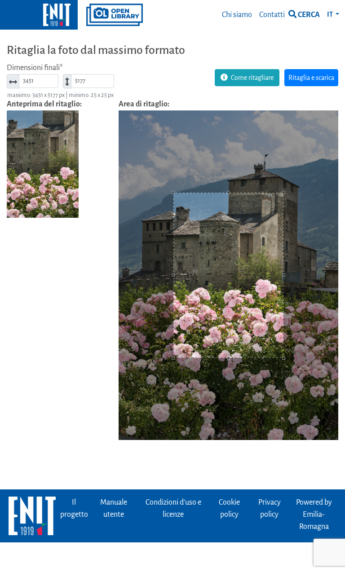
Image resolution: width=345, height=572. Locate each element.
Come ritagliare (252, 77)
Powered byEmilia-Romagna (314, 514)
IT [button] (330, 14)
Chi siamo (237, 15)
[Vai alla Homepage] (39, 15)
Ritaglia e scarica (311, 77)
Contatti (272, 15)
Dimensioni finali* (35, 68)
